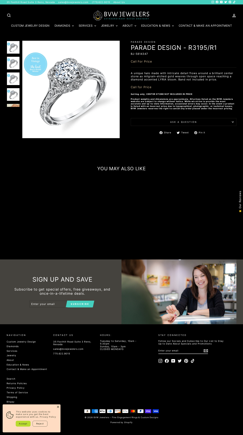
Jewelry (108, 25)
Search (11, 378)
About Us (119, 2)
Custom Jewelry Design (30, 25)
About (128, 25)
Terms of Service (17, 392)
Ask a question (183, 122)
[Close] (58, 407)
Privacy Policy (16, 388)
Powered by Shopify (121, 422)
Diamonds (63, 25)
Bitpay (11, 401)
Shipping (12, 397)
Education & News (156, 25)
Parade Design (143, 42)
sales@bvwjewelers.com (73, 2)
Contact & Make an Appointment (205, 25)
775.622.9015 (61, 353)
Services (86, 25)
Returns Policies (17, 383)
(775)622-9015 (101, 2)
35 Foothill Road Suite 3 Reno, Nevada (31, 2)
